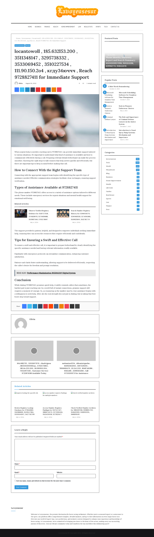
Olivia (21, 83)
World (28, 45)
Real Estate (88, 27)
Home (30, 27)
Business (38, 27)
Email (17, 472)
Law (79, 27)
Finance (47, 27)
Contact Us (115, 27)
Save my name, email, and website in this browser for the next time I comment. (43, 481)
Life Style (109, 188)
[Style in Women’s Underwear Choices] (111, 109)
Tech (106, 27)
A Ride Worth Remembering (118, 87)
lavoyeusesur (26, 38)
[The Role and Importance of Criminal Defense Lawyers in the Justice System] (111, 120)
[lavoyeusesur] (77, 11)
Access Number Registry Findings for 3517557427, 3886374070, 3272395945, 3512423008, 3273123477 (53, 411)
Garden (108, 191)
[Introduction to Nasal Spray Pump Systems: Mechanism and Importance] (111, 135)
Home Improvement (68, 27)
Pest (107, 209)
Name (17, 464)
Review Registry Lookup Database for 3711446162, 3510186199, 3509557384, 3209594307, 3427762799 (24, 411)
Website (59, 472)
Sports (98, 27)
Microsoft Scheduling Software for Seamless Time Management (127, 95)
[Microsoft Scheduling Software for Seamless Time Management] (111, 97)
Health (55, 27)
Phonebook (110, 170)
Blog (108, 173)
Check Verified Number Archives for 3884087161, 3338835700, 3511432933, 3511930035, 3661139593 (83, 411)
